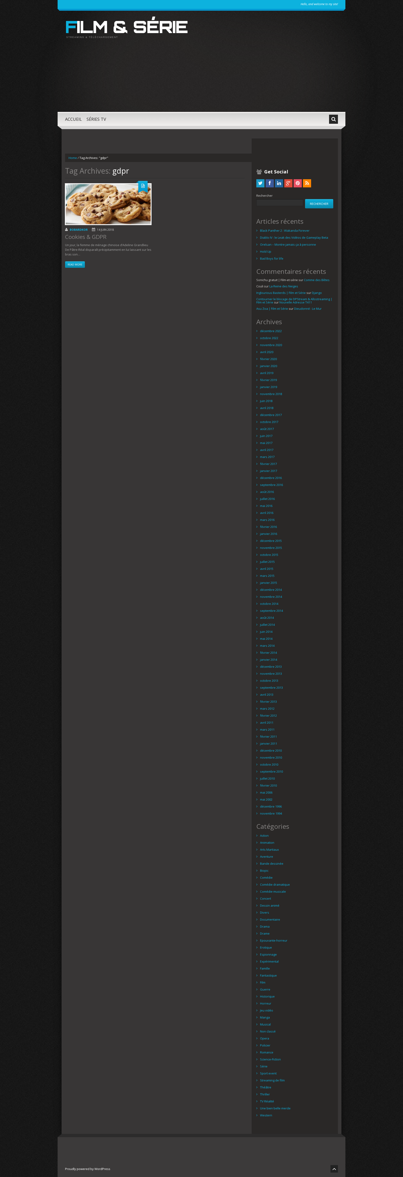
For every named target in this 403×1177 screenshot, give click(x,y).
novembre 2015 (271, 548)
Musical (265, 1024)
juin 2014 (266, 632)
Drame (265, 933)
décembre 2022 (271, 331)
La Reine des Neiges (283, 286)
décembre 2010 (271, 750)
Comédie (266, 877)
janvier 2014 (268, 659)
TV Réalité (267, 1101)
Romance (266, 1052)
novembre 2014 (271, 597)
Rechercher (264, 195)
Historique (267, 996)
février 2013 (268, 701)
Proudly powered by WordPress (87, 1169)
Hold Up (265, 251)
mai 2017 (266, 443)
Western (266, 1115)
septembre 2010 (271, 771)
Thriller (265, 1094)
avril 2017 (266, 450)
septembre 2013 (271, 687)
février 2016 (268, 527)
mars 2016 (267, 520)
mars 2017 (267, 457)
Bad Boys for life (271, 258)
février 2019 (268, 380)
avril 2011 (266, 722)
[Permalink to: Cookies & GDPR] (108, 204)
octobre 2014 (269, 604)
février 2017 (268, 464)
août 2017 (267, 429)
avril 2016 (266, 513)
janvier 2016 (268, 534)
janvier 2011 (268, 743)
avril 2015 (266, 569)
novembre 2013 (271, 673)
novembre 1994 (271, 813)
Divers (264, 912)
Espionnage (268, 954)
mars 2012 (267, 708)
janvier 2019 (268, 387)
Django (317, 293)
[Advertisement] (201, 79)
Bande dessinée (271, 863)
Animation (267, 842)
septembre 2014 (271, 611)
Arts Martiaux (269, 849)
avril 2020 (266, 352)
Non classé (268, 1031)
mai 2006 (266, 792)
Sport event (268, 1073)
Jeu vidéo (266, 1010)
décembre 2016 (271, 478)
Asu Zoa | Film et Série (272, 308)
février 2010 (268, 785)
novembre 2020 (271, 345)
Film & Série (126, 26)
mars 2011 (267, 729)
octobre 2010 (269, 764)
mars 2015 (267, 576)
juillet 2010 (267, 778)
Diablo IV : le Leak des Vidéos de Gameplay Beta (294, 237)
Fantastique (268, 975)
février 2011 (268, 736)
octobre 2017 (269, 422)
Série (264, 1066)
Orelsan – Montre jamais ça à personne (288, 244)
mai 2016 (266, 506)
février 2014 (268, 652)
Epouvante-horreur (273, 940)
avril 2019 (266, 373)
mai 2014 (266, 639)
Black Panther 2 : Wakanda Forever (284, 230)
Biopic (264, 870)
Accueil (73, 119)
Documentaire (270, 919)
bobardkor (79, 230)
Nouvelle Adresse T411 (295, 302)
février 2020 (268, 359)
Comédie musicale (273, 891)
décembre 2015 (271, 541)
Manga (265, 1017)
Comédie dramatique (275, 884)
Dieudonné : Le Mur (308, 308)
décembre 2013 (271, 666)
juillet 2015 (267, 562)
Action (264, 835)
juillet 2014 (267, 625)
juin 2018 (266, 401)
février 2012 (268, 715)
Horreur (265, 1003)
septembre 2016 (271, 485)
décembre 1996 (271, 806)
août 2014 (267, 618)
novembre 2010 (271, 757)
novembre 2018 (271, 394)
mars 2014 (267, 646)
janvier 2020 (268, 366)
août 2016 (267, 492)
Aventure (266, 856)
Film (262, 982)
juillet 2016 (267, 499)
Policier (265, 1045)
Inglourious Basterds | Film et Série (281, 293)
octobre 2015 (269, 555)
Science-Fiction (270, 1059)
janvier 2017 (268, 471)
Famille (265, 968)
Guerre (265, 989)
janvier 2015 (268, 583)
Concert (265, 898)
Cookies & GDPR (86, 237)
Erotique (266, 947)
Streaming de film (272, 1080)
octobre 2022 (269, 338)
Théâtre (265, 1087)
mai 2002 (266, 799)
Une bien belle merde (275, 1108)
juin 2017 (266, 436)
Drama (265, 926)
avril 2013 (266, 694)
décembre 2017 (271, 415)
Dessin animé (269, 905)
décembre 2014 (271, 590)
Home (73, 158)
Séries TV (96, 119)
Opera (264, 1038)
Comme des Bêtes (317, 280)
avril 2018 (266, 408)
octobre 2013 (269, 680)
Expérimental (269, 961)
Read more (75, 264)
